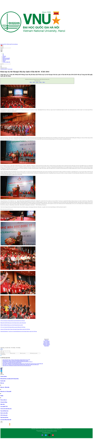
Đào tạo (4, 57)
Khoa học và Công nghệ (5, 391)
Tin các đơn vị (3, 399)
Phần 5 (44, 82)
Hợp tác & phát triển (6, 59)
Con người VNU (4, 406)
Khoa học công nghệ (6, 58)
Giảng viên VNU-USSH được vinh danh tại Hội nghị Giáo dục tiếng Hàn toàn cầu (17, 365)
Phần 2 (34, 82)
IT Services (13, 44)
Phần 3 (37, 82)
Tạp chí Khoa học (4, 410)
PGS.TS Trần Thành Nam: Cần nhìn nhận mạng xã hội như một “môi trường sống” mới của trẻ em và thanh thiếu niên (23, 363)
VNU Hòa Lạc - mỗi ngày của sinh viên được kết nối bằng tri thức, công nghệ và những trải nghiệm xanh (21, 364)
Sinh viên (4, 60)
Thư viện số (2, 44)
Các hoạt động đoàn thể (5, 419)
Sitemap (16, 44)
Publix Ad (46, 340)
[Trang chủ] (32, 43)
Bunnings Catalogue (46, 343)
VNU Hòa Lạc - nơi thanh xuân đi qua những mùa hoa (12, 362)
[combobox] (1, 46)
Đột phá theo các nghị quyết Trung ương (9, 378)
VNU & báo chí (3, 415)
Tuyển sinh (2, 380)
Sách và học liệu (4, 413)
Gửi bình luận (3, 354)
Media (1, 395)
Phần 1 (31, 82)
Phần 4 (40, 82)
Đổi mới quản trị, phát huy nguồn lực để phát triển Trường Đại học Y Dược (15, 360)
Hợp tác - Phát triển (4, 387)
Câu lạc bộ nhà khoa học (6, 408)
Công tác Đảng (3, 402)
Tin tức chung (3, 376)
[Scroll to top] (1, 422)
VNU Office (7, 44)
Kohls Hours (46, 345)
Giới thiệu (4, 56)
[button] (46, 369)
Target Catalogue (46, 344)
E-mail (10, 44)
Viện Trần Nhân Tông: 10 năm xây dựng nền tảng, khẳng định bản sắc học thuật (16, 359)
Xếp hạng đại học (4, 417)
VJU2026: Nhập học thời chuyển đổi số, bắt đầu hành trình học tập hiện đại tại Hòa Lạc (18, 361)
